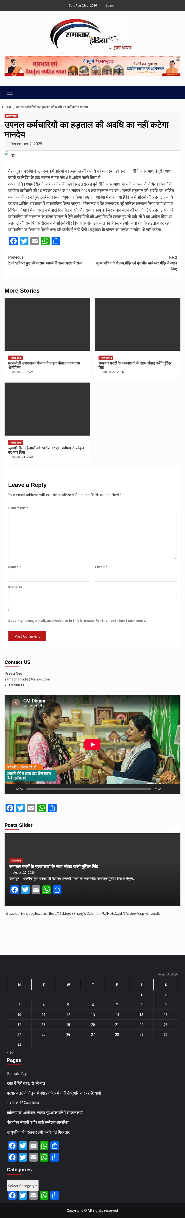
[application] (92, 744)
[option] (92, 869)
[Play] (10, 789)
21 (117, 1024)
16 (166, 1014)
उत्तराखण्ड (11, 116)
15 (141, 1014)
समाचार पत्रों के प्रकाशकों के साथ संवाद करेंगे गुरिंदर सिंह (53, 866)
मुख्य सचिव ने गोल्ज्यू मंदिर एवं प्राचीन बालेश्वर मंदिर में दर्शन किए (136, 263)
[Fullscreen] (174, 789)
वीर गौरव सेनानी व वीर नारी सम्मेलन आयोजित (38, 1122)
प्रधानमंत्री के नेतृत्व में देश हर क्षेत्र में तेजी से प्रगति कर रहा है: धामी (54, 1093)
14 (117, 1014)
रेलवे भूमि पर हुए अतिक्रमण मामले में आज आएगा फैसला (45, 260)
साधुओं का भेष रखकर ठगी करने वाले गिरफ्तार (38, 1132)
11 (44, 1014)
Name (14, 566)
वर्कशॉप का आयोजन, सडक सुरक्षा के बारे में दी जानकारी (45, 1112)
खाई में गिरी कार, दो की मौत (26, 1083)
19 (68, 1024)
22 (141, 1024)
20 (93, 1024)
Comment (18, 507)
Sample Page (18, 1073)
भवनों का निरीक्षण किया (23, 1102)
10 (19, 1014)
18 (44, 1024)
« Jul (10, 1052)
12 (68, 1014)
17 (19, 1024)
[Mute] (166, 789)
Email (101, 566)
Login (110, 5)
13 (93, 1014)
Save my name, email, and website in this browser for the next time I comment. (77, 620)
